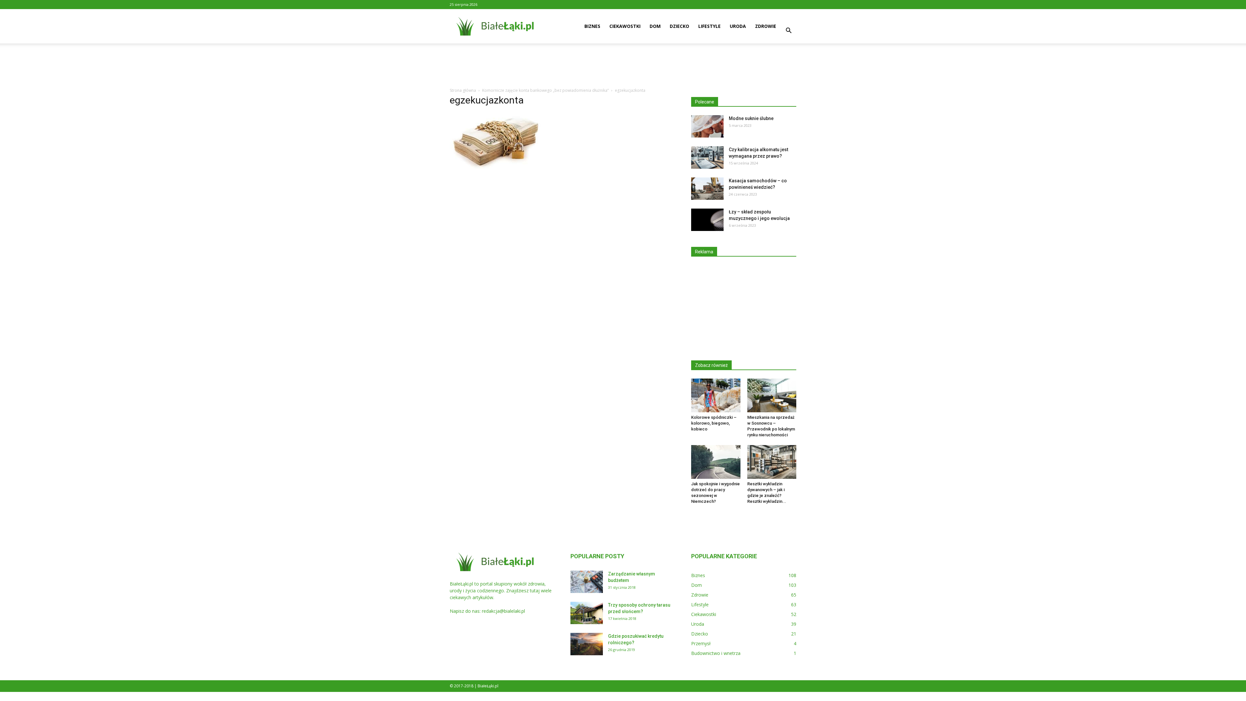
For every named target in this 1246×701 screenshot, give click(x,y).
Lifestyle (709, 26)
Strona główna (463, 90)
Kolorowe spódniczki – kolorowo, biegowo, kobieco (714, 423)
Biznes (592, 26)
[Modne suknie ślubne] (707, 126)
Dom (655, 26)
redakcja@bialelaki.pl (503, 611)
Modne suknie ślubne (751, 118)
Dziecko (679, 26)
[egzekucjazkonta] (497, 167)
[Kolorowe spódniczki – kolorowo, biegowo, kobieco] (715, 395)
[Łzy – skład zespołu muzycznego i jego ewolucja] (707, 220)
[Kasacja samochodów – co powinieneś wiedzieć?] (707, 188)
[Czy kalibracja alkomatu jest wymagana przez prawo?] (707, 157)
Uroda (738, 26)
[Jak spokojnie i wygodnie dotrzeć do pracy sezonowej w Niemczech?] (715, 462)
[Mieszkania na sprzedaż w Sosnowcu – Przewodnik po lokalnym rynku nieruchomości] (772, 395)
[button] (788, 31)
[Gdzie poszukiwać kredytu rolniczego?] (586, 644)
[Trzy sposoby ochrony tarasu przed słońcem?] (586, 613)
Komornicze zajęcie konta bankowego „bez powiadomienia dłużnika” (545, 90)
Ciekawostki (625, 26)
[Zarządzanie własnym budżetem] (586, 582)
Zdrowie (765, 26)
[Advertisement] (623, 65)
